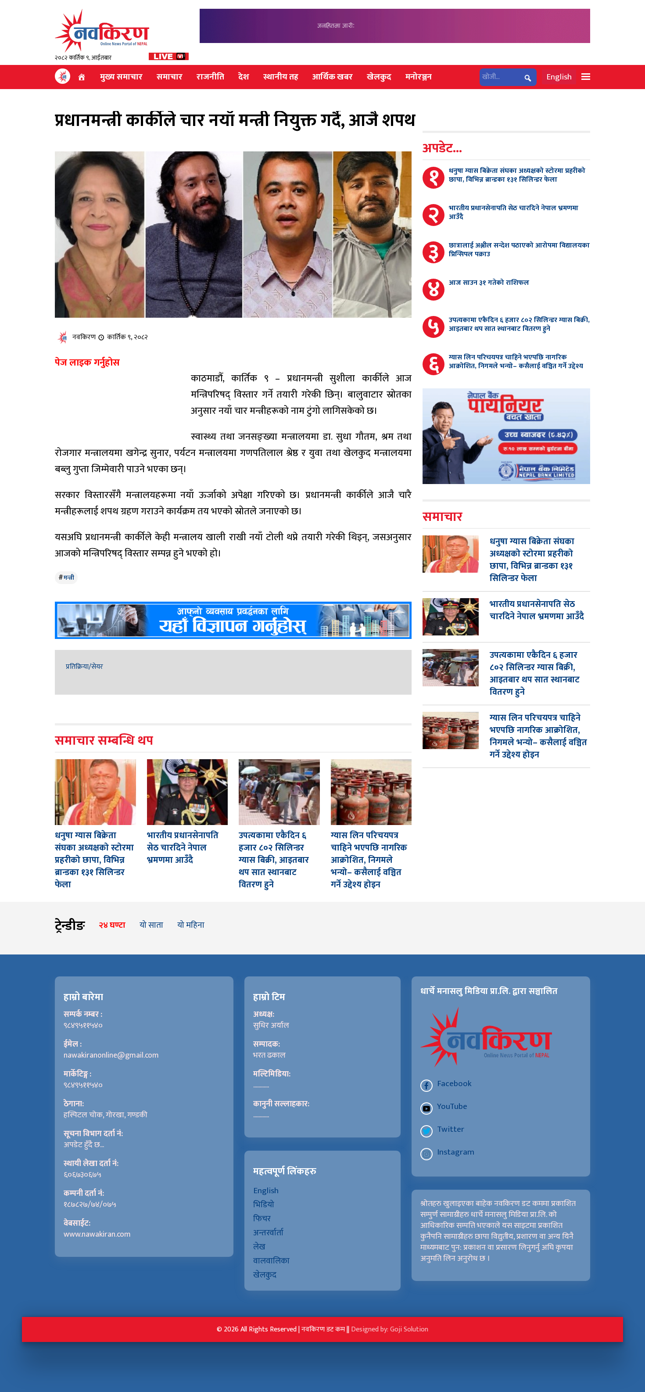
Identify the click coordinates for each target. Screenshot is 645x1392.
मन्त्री (69, 578)
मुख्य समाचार (121, 77)
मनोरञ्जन (418, 77)
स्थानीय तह (280, 77)
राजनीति (210, 77)
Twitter (450, 1129)
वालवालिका (271, 1261)
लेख (259, 1247)
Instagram (455, 1152)
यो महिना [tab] (190, 925)
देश (243, 77)
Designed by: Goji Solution (389, 1329)
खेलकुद (379, 77)
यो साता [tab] (151, 925)
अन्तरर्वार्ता (268, 1233)
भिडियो (263, 1205)
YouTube (452, 1106)
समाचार (170, 77)
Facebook (454, 1083)
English (559, 77)
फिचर (262, 1219)
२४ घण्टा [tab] (112, 925)
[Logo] (102, 30)
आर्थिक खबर (332, 77)
